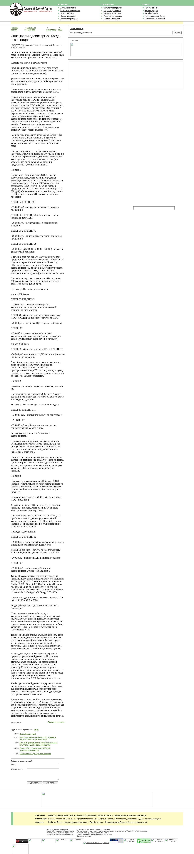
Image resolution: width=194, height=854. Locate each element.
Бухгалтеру (51, 30)
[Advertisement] (84, 75)
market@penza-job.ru (65, 834)
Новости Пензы (67, 13)
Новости (52, 815)
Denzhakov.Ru (98, 834)
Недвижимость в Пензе (155, 16)
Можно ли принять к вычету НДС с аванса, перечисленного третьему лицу (38, 738)
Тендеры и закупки (112, 19)
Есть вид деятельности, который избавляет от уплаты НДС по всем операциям (38, 744)
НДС (60, 30)
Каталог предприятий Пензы (60, 819)
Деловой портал (14, 29)
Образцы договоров (112, 11)
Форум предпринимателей (75, 822)
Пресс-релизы (120, 815)
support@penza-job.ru (66, 831)
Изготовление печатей (155, 19)
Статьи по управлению (70, 11)
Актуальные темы (68, 8)
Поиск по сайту (76, 29)
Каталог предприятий (113, 8)
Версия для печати (56, 722)
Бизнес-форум (151, 11)
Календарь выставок (112, 13)
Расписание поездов (113, 16)
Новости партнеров (68, 19)
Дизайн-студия (151, 13)
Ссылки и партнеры (84, 836)
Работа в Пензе (152, 8)
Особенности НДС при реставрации (35, 754)
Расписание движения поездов (128, 819)
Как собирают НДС (28, 734)
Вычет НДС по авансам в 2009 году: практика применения (35, 749)
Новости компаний (68, 16)
